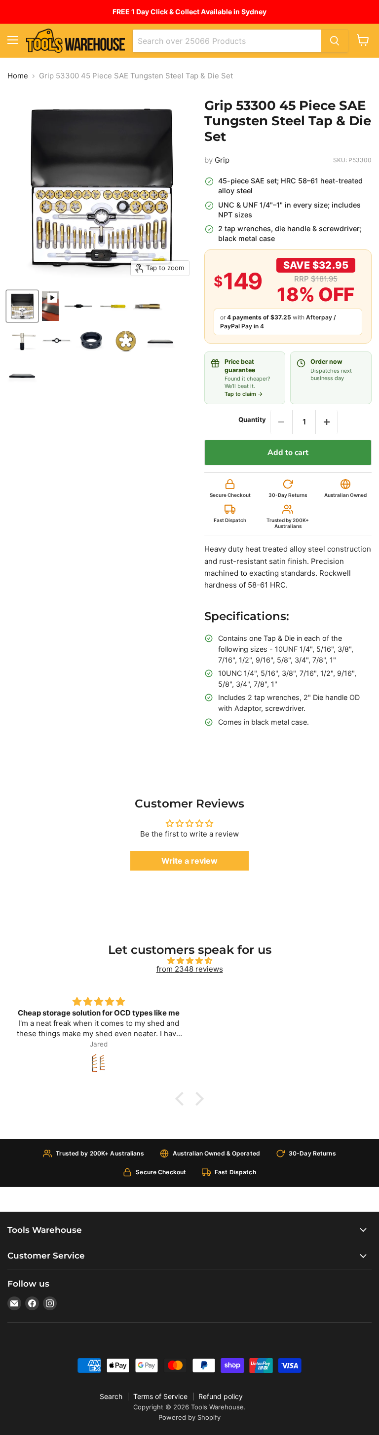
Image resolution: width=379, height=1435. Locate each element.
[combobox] (227, 41)
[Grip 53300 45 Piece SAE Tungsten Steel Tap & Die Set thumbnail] (22, 306)
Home (17, 75)
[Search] (334, 41)
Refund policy (220, 1396)
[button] (182, 1099)
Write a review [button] (189, 861)
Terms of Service (160, 1396)
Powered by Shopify (189, 1417)
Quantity (252, 419)
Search (111, 1396)
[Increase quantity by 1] (327, 422)
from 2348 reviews (189, 969)
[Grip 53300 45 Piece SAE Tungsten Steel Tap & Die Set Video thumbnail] (50, 306)
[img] (189, 960)
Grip (222, 160)
